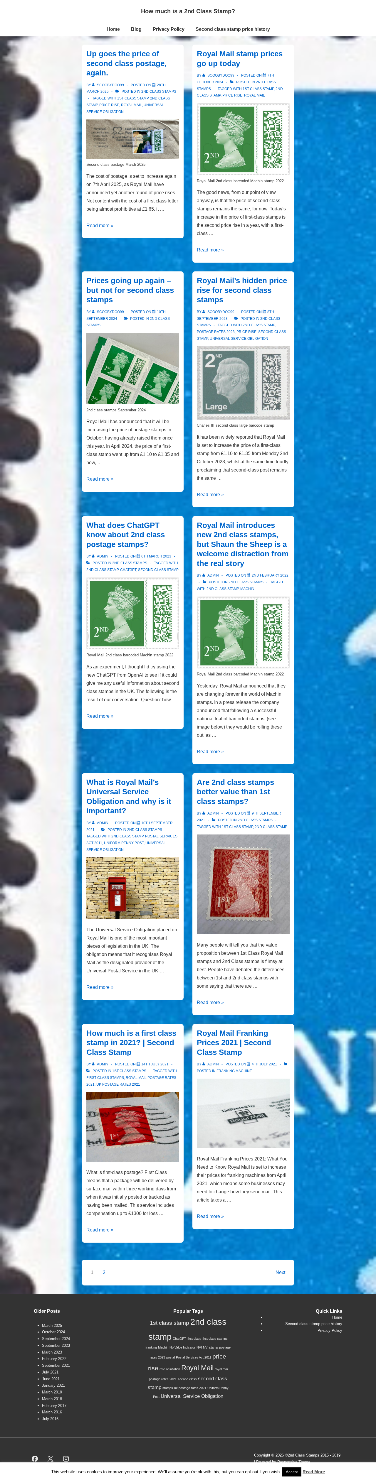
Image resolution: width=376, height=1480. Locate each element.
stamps (167, 1388)
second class (187, 1379)
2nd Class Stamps (158, 91)
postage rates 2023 (216, 332)
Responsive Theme (293, 1462)
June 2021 (51, 1379)
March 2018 (52, 1399)
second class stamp (158, 570)
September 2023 (56, 1345)
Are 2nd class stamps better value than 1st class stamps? (235, 792)
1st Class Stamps (129, 1071)
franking (151, 1347)
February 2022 (54, 1358)
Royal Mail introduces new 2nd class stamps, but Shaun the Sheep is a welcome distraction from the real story (242, 544)
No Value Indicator (182, 1347)
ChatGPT (128, 570)
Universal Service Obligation (239, 339)
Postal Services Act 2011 (193, 1357)
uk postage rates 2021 (118, 1084)
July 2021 (50, 1372)
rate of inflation (170, 1369)
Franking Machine (234, 1071)
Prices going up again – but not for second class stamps (130, 290)
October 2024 (53, 1332)
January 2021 (53, 1385)
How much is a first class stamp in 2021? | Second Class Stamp (131, 1043)
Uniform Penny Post (124, 843)
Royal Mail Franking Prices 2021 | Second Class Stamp (234, 1043)
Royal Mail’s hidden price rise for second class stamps (242, 290)
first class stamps (105, 1078)
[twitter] (50, 1459)
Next (280, 1272)
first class (194, 1338)
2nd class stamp (259, 325)
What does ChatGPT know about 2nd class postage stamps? (125, 535)
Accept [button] (292, 1472)
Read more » (99, 225)
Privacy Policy (168, 29)
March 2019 (52, 1392)
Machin (247, 589)
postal (170, 1357)
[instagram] (66, 1459)
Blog (136, 29)
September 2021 (56, 1365)
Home (113, 29)
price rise (109, 105)
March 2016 (52, 1412)
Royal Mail (131, 105)
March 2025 (52, 1325)
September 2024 (56, 1339)
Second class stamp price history (233, 29)
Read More (314, 1471)
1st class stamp (132, 98)
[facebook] (35, 1459)
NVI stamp (210, 1347)
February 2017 (54, 1405)
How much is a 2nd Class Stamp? (188, 11)
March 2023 (52, 1352)
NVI (199, 1347)
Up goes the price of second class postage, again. (126, 63)
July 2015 (50, 1419)
